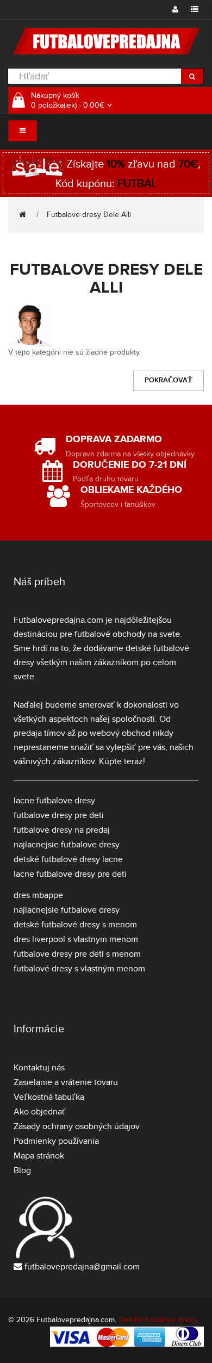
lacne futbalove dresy (54, 800)
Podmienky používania (56, 1141)
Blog (22, 1170)
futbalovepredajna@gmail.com (82, 1266)
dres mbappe (38, 895)
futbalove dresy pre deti (59, 815)
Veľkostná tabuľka (49, 1097)
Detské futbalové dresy (157, 1319)
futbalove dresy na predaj (62, 830)
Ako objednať (40, 1111)
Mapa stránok (39, 1155)
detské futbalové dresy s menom (75, 924)
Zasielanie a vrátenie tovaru (66, 1082)
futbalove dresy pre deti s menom (77, 954)
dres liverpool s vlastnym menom (76, 939)
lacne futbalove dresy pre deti (70, 874)
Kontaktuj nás (39, 1067)
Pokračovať (168, 380)
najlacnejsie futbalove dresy (67, 844)
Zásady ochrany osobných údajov (77, 1126)
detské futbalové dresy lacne (68, 859)
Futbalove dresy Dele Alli (89, 214)
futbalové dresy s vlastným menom (79, 968)
